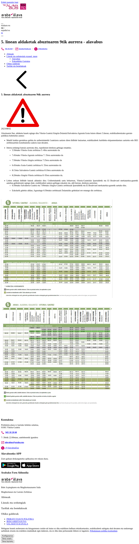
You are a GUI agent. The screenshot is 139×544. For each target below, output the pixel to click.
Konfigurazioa (7, 536)
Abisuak (10, 54)
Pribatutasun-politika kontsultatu (103, 531)
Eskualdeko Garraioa (21, 61)
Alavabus (16, 59)
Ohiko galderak (13, 64)
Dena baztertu (7, 541)
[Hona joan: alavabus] (14, 9)
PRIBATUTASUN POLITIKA (20, 519)
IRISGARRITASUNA (16, 521)
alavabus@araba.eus (25, 49)
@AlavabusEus (11, 448)
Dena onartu (7, 539)
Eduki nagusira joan (9, 2)
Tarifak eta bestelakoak (16, 66)
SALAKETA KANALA (17, 524)
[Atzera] (21, 89)
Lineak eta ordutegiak (22, 56)
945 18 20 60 (8, 49)
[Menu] (2, 23)
